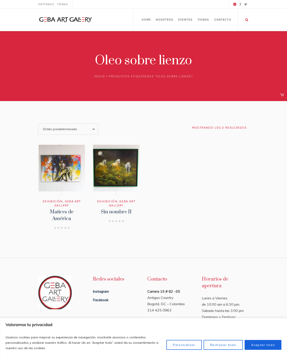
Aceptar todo (263, 345)
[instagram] (234, 4)
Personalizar (184, 345)
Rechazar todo (223, 345)
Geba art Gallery (67, 203)
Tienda (62, 4)
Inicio (99, 76)
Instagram (101, 291)
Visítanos (46, 4)
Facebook (101, 300)
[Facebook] (240, 4)
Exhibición (53, 201)
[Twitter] (245, 4)
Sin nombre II (116, 212)
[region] (143, 338)
